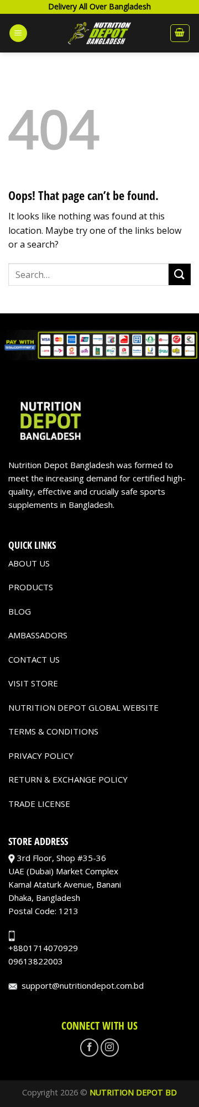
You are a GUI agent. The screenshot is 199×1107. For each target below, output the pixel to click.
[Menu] (18, 33)
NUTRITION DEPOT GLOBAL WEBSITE (83, 707)
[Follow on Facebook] (89, 1047)
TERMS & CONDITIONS (53, 731)
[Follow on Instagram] (110, 1047)
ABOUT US (29, 563)
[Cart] (180, 33)
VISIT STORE (33, 683)
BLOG (19, 611)
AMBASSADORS (37, 635)
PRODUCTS (30, 586)
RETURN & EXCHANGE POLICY (68, 779)
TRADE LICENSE (39, 803)
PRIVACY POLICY (41, 755)
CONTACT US (34, 659)
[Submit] (180, 274)
